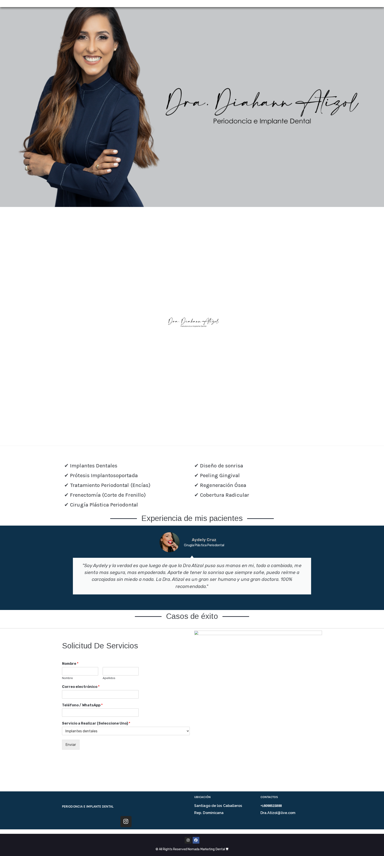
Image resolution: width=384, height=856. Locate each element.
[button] (66, 563)
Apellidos (109, 678)
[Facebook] (196, 840)
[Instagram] (126, 821)
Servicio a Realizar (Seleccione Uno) (96, 723)
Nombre (70, 663)
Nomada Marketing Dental (207, 849)
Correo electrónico (81, 687)
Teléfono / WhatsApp (82, 705)
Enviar (71, 745)
